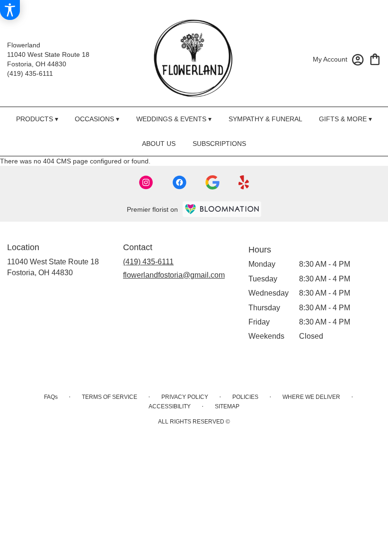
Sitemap (227, 406)
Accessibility (170, 406)
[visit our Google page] (212, 182)
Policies (245, 397)
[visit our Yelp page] (244, 182)
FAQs (51, 397)
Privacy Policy (184, 397)
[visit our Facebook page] (179, 182)
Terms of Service (109, 397)
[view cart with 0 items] (375, 58)
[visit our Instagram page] (146, 182)
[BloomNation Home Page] (222, 209)
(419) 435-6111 (30, 73)
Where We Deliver (311, 397)
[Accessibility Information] (10, 10)
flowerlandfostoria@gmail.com (174, 275)
